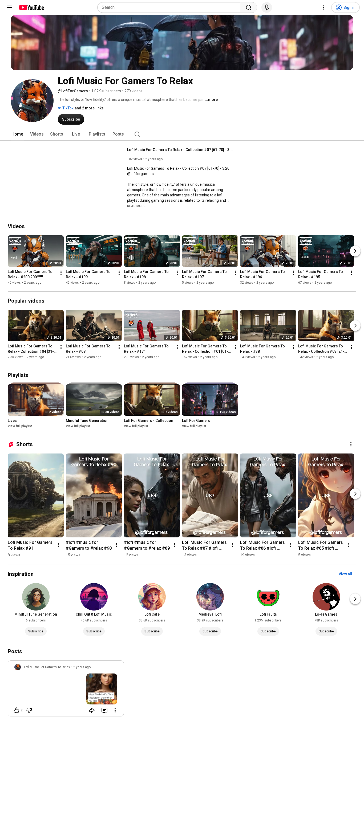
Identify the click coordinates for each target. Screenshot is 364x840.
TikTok (68, 108)
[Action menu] (115, 710)
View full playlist (20, 426)
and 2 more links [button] (89, 108)
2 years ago (82, 667)
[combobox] (170, 7)
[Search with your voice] (266, 7)
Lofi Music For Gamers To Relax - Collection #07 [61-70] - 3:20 (180, 150)
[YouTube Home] (31, 7)
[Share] (91, 710)
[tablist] (182, 134)
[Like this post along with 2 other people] (16, 710)
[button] (136, 205)
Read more (136, 206)
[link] (65, 690)
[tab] (17, 134)
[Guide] (9, 7)
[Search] (248, 7)
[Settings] (324, 7)
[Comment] (104, 710)
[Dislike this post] (29, 710)
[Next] (355, 251)
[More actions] (61, 272)
